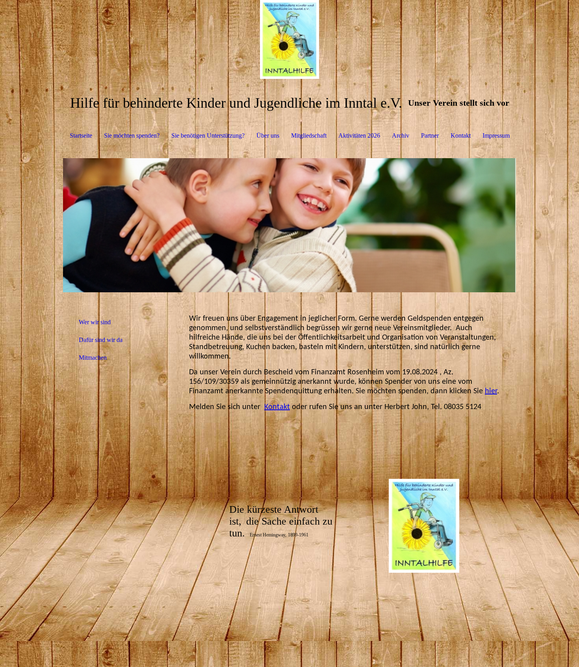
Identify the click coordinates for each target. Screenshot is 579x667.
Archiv (400, 135)
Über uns (267, 135)
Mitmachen (93, 357)
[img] (289, 39)
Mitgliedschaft (309, 135)
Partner (430, 135)
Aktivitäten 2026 (359, 135)
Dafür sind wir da (100, 339)
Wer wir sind (95, 322)
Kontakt (461, 135)
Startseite (81, 135)
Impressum (496, 135)
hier (491, 391)
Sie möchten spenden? (132, 135)
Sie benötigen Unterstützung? (208, 135)
